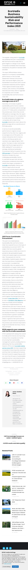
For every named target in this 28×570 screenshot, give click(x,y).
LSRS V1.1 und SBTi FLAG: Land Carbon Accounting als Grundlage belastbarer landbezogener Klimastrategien (19, 460)
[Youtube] (7, 548)
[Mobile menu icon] (24, 2)
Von (19, 367)
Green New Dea (12, 298)
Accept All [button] (15, 566)
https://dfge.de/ (16, 395)
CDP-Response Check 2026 (18, 501)
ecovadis (20, 371)
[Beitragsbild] (6, 457)
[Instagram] (10, 548)
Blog (5, 43)
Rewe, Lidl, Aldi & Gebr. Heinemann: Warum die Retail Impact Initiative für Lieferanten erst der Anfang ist (19, 513)
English (5, 45)
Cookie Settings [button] (6, 566)
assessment (15, 371)
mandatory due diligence (15, 300)
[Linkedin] (4, 548)
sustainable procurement (14, 374)
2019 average (6, 153)
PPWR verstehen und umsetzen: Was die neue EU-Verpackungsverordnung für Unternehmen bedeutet (19, 476)
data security (7, 563)
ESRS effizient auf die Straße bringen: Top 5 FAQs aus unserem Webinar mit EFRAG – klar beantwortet (18, 526)
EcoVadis (21, 57)
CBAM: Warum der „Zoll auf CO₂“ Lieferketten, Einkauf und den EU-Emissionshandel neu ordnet (18, 490)
